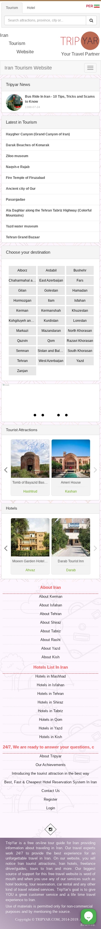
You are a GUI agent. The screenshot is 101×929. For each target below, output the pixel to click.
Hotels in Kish (50, 737)
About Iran (50, 587)
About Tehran (50, 614)
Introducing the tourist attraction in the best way (50, 773)
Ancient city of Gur (21, 189)
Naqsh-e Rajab (17, 167)
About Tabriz (50, 631)
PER (90, 6)
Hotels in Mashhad (50, 676)
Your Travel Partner (80, 54)
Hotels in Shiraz (50, 702)
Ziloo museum (17, 156)
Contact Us (51, 791)
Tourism (12, 8)
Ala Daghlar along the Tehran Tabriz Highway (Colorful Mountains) (48, 212)
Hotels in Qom (50, 719)
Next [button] (5, 467)
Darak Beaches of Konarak (27, 145)
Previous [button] (95, 467)
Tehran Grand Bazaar (23, 237)
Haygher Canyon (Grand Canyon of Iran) (38, 134)
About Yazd (50, 648)
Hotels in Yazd (50, 728)
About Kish (50, 657)
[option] (70, 467)
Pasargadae (15, 199)
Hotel (31, 8)
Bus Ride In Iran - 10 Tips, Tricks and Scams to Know (60, 102)
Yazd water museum (22, 226)
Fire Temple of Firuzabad (25, 178)
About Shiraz (50, 622)
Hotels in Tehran (50, 694)
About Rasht (50, 640)
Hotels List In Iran (50, 667)
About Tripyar (50, 756)
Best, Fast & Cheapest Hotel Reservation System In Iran (50, 782)
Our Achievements (51, 765)
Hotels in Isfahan (50, 685)
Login (50, 808)
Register (50, 799)
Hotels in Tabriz (50, 711)
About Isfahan (50, 605)
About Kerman (50, 596)
